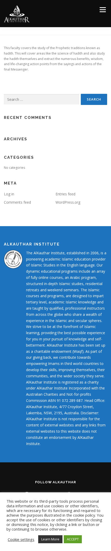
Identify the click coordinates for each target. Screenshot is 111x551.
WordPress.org (68, 202)
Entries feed (65, 194)
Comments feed (17, 202)
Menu (102, 9)
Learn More (50, 539)
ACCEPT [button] (73, 539)
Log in (9, 194)
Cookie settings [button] (21, 539)
